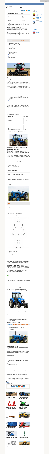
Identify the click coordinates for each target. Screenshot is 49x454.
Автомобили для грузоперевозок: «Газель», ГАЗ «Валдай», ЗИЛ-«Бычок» (39, 32)
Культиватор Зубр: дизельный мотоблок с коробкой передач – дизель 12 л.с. (39, 14)
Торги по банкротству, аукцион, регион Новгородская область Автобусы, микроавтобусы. (37, 26)
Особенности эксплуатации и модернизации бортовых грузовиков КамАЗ (39, 11)
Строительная (37, 20)
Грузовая (37, 12)
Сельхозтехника (37, 16)
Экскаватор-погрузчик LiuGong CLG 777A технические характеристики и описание (38, 18)
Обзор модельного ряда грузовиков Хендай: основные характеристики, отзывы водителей (37, 29)
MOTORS (8, 1)
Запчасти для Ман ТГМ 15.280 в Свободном (39, 22)
